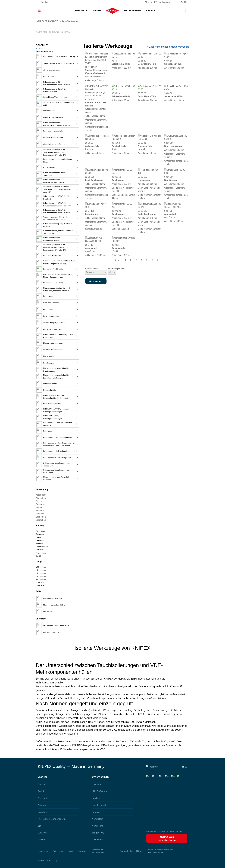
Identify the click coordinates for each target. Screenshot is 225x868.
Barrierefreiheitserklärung (131, 851)
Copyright (82, 851)
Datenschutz (58, 851)
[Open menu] (43, 10)
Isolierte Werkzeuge (69, 21)
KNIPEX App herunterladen (167, 838)
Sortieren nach (92, 269)
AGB (71, 851)
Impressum (43, 851)
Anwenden (187, 32)
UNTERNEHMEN (132, 11)
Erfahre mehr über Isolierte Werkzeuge (169, 46)
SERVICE (150, 11)
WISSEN (96, 11)
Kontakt (154, 767)
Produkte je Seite (116, 269)
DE (186, 767)
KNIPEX (41, 21)
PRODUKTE (81, 11)
